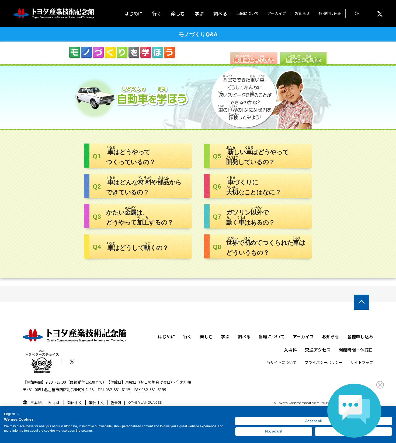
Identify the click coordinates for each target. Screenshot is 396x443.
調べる (244, 336)
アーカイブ (303, 336)
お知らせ (302, 13)
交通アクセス (318, 349)
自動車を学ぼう (303, 58)
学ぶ (225, 336)
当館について (271, 336)
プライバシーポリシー (323, 362)
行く (187, 336)
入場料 (290, 349)
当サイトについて (281, 362)
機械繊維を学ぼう (253, 58)
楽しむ (206, 336)
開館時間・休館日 (356, 349)
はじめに (133, 13)
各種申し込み (360, 336)
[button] (12, 414)
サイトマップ (361, 362)
